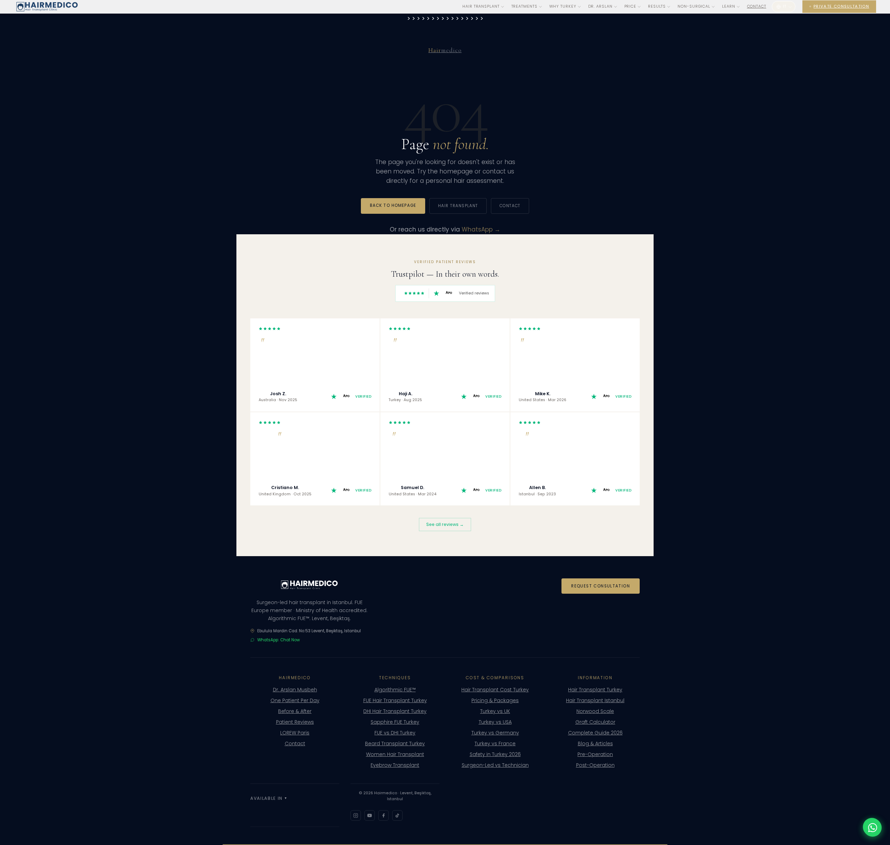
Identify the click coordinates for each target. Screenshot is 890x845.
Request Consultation (600, 586)
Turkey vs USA (495, 721)
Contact (756, 6)
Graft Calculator (595, 721)
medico (445, 50)
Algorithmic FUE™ (395, 689)
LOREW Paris (294, 732)
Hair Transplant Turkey (595, 689)
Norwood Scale (595, 711)
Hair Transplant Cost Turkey (495, 689)
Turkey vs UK (495, 711)
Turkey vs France (495, 743)
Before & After (295, 711)
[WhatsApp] (873, 828)
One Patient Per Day (294, 700)
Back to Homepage (393, 205)
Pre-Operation (595, 754)
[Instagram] (355, 815)
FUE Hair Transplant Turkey (395, 700)
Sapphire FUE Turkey (395, 721)
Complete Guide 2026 (595, 732)
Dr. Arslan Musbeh (295, 689)
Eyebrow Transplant (395, 765)
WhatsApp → (481, 229)
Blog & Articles (595, 743)
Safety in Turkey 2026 (495, 754)
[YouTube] (369, 815)
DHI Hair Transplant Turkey (395, 711)
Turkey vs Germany (495, 732)
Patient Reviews (295, 721)
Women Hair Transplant (395, 754)
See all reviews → (445, 524)
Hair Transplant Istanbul (595, 700)
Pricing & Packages (495, 700)
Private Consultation (841, 6)
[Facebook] (383, 815)
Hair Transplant (458, 206)
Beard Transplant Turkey (395, 743)
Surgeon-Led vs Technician (495, 765)
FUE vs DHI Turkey (394, 732)
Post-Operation (595, 765)
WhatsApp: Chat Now (278, 640)
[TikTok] (397, 815)
